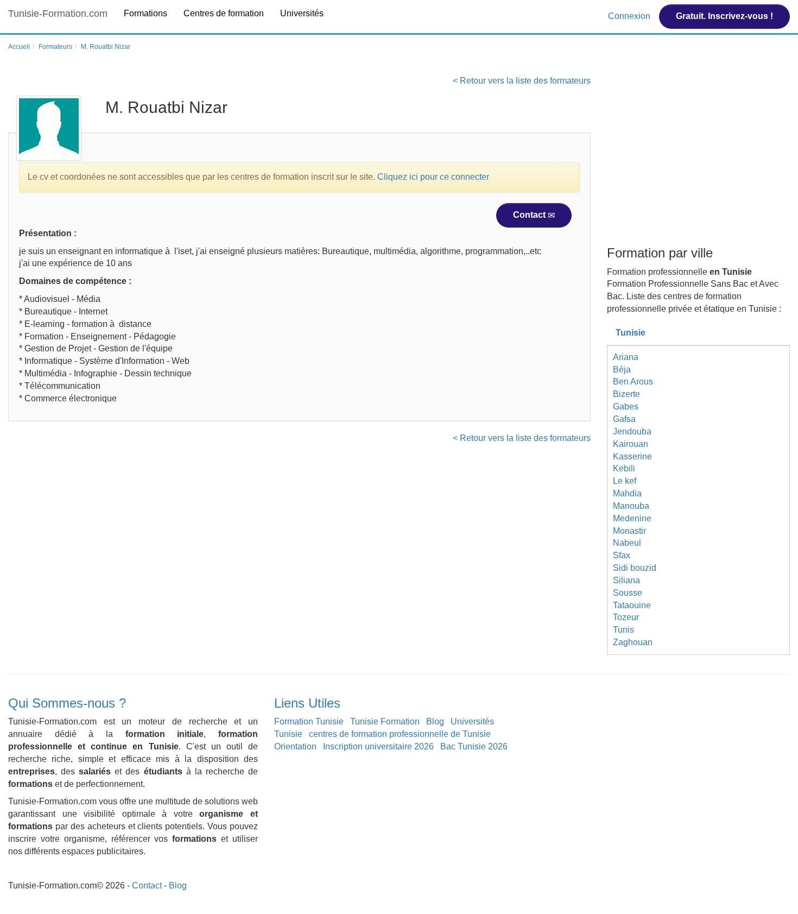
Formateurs (55, 47)
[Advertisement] (698, 159)
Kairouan (630, 444)
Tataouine (632, 605)
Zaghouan (633, 642)
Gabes (625, 406)
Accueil (19, 47)
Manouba (631, 505)
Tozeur (626, 617)
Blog (435, 721)
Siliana (626, 580)
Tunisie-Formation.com (57, 13)
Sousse (627, 592)
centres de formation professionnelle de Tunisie (400, 734)
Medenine (632, 518)
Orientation (295, 746)
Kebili (624, 468)
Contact (530, 214)
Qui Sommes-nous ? (67, 703)
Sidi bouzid (634, 567)
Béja (622, 369)
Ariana (625, 357)
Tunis (623, 629)
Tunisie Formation (385, 721)
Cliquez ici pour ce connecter (433, 176)
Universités (302, 13)
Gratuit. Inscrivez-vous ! (724, 16)
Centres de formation (223, 13)
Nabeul (627, 542)
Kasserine (632, 456)
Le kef (624, 481)
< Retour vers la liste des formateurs (522, 80)
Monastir (629, 530)
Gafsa (624, 419)
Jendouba (632, 431)
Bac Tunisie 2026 (474, 746)
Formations (145, 13)
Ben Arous (633, 381)
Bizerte (626, 394)
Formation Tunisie (309, 721)
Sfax (621, 555)
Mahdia (627, 493)
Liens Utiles (307, 703)
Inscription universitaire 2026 (378, 746)
